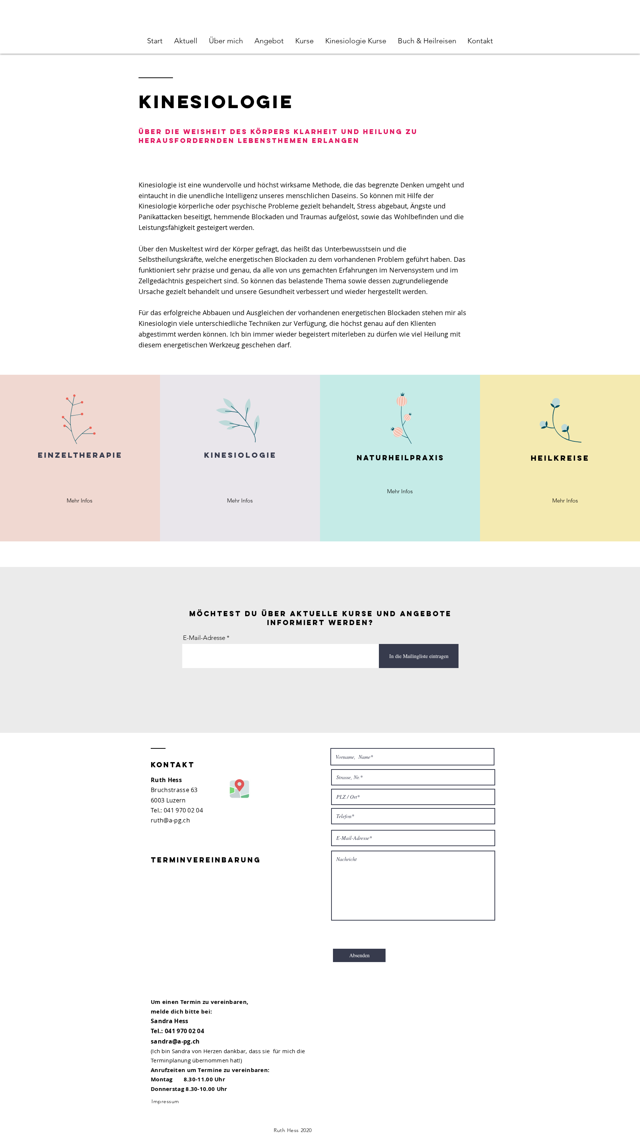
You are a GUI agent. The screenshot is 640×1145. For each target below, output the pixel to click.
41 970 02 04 (185, 810)
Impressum (165, 1101)
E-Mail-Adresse (204, 638)
